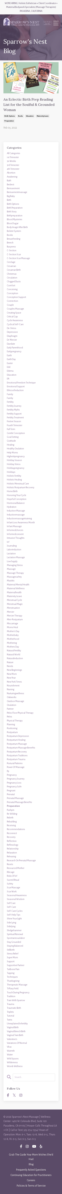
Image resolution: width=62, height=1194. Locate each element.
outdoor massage (15, 701)
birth (9, 200)
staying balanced (15, 946)
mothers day (13, 647)
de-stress (11, 328)
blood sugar (12, 223)
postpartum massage (17, 744)
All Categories (13, 153)
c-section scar (14, 254)
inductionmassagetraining (19, 518)
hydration (11, 507)
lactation (11, 553)
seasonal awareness (17, 895)
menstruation (13, 608)
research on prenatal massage (21, 860)
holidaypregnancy (15, 468)
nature (10, 662)
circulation (12, 278)
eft (8, 379)
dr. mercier (12, 340)
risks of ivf (12, 876)
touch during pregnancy (18, 992)
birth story (12, 211)
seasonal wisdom (15, 899)
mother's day (13, 631)
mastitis (10, 580)
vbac (9, 1047)
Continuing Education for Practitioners (31, 1175)
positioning (12, 728)
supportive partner (15, 965)
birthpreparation (14, 215)
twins (9, 1020)
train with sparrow (16, 1000)
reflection (12, 841)
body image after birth (17, 227)
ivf (8, 542)
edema (10, 371)
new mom (12, 674)
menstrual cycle (14, 600)
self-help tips (13, 915)
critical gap (12, 316)
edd (8, 367)
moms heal (12, 627)
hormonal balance (16, 503)
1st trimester (13, 157)
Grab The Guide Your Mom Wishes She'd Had (31, 1157)
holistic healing (14, 480)
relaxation (12, 853)
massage (11, 569)
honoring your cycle (16, 495)
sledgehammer (14, 930)
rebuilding (12, 821)
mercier (10, 612)
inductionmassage (16, 515)
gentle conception (16, 433)
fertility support (14, 414)
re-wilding (12, 814)
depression (12, 332)
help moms (12, 452)
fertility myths (13, 410)
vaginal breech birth (16, 1031)
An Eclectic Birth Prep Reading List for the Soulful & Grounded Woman (29, 104)
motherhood (13, 639)
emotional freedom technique (21, 383)
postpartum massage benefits (21, 748)
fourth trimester (14, 425)
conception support (16, 297)
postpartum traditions (17, 755)
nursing (10, 689)
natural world (13, 654)
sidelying (11, 926)
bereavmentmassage (17, 192)
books (20, 116)
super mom (12, 957)
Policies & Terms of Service (31, 1185)
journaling (12, 546)
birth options (9, 116)
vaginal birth (13, 1027)
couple (10, 305)
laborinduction (14, 549)
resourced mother (15, 868)
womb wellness (15, 1066)
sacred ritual (13, 880)
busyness (11, 246)
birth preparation (15, 208)
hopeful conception (16, 499)
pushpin (10, 810)
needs (10, 666)
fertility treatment (15, 417)
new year (11, 678)
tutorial (10, 1016)
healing (10, 445)
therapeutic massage (17, 985)
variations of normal (17, 1043)
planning (11, 724)
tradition (11, 996)
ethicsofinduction (15, 390)
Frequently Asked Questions (31, 1169)
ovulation (11, 705)
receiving (11, 825)
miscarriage (12, 623)
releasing (11, 856)
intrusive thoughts (15, 538)
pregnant (11, 790)
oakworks (11, 697)
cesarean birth (14, 270)
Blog (31, 1164)
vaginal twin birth (15, 1035)
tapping (10, 973)
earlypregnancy (14, 351)
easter (10, 363)
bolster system (14, 231)
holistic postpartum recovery (20, 487)
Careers (31, 1180)
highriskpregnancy (16, 456)
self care (11, 903)
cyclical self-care (15, 324)
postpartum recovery (17, 752)
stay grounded (14, 942)
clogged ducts (14, 281)
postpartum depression (18, 736)
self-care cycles (15, 911)
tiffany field (12, 988)
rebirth (10, 817)
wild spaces (13, 1058)
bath (9, 180)
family (10, 394)
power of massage (15, 767)
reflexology (12, 845)
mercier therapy (14, 616)
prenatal (11, 794)
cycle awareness (15, 320)
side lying (11, 922)
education (30, 116)
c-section (11, 250)
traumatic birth (14, 1008)
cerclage (11, 262)
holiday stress (13, 464)
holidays (11, 472)
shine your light (14, 918)
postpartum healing (16, 740)
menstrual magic (15, 604)
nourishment (13, 685)
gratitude (11, 441)
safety (10, 884)
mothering (12, 643)
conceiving (12, 289)
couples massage (15, 309)
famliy (10, 398)
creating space (14, 313)
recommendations (16, 829)
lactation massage (16, 557)
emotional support (16, 386)
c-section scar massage (18, 258)
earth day (11, 359)
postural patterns (15, 763)
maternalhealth (14, 592)
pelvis (9, 716)
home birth (12, 491)
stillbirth (11, 950)
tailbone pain (13, 969)
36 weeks (11, 161)
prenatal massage (15, 798)
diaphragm (12, 336)
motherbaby (13, 635)
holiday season (14, 460)
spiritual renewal (15, 934)
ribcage (10, 872)
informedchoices (15, 530)
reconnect (12, 833)
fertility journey (14, 406)
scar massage (13, 887)
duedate (11, 344)
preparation (9, 121)
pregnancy (12, 775)
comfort (11, 285)
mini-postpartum (15, 619)
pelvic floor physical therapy (20, 713)
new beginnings (14, 670)
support (10, 961)
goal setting (13, 437)
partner (10, 709)
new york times (14, 682)
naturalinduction (15, 658)
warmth (11, 1051)
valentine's (12, 1039)
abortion (11, 173)
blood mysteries (14, 219)
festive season (14, 421)
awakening (12, 177)
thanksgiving (13, 981)
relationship (13, 849)
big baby (11, 196)
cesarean (11, 266)
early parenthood (15, 347)
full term (11, 429)
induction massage (16, 511)
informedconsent (15, 534)
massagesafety (14, 577)
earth (9, 355)
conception (12, 293)
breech (10, 243)
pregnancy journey (15, 779)
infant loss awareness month (21, 522)
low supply (12, 561)
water (10, 1054)
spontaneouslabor (16, 938)
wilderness (12, 1062)
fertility (10, 402)
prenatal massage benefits (19, 802)
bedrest (10, 184)
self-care (11, 907)
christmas (12, 274)
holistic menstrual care (18, 483)
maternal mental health (18, 584)
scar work (12, 891)
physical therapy (15, 720)
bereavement (13, 188)
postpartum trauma (16, 759)
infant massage (14, 526)
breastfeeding (13, 239)
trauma (10, 1004)
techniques (12, 977)
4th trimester (13, 169)
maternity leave (43, 116)
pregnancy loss (14, 783)
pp (8, 771)
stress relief (12, 953)
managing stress (15, 565)
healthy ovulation (15, 448)
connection (12, 301)
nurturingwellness (15, 693)
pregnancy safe (14, 786)
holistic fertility (14, 476)
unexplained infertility (17, 1023)
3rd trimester (13, 165)
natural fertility (14, 650)
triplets (10, 1012)
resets (10, 864)
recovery (11, 837)
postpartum (12, 732)
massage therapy (15, 573)
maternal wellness (16, 588)
